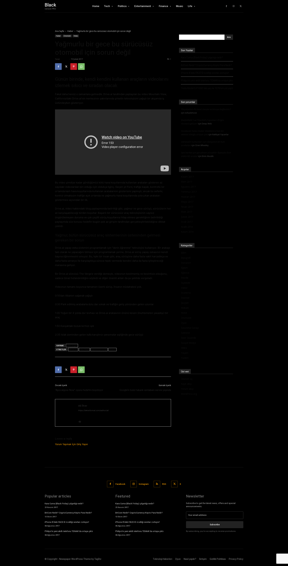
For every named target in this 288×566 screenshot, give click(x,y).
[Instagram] (233, 6)
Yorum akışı (187, 388)
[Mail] (81, 422)
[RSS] (157, 484)
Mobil (184, 312)
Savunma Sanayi (190, 327)
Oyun (184, 322)
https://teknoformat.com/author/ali (93, 410)
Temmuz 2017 (189, 191)
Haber (70, 31)
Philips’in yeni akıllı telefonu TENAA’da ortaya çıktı (207, 80)
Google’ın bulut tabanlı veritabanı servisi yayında (145, 390)
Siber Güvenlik (188, 337)
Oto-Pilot (84, 349)
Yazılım (184, 357)
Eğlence (185, 272)
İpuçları (185, 302)
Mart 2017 (186, 211)
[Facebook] (226, 6)
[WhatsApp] (81, 66)
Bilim (183, 252)
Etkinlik (184, 277)
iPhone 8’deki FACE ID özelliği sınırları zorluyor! (205, 73)
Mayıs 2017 (187, 201)
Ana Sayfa (59, 31)
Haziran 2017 (188, 196)
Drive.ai (73, 349)
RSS (164, 484)
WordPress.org (189, 393)
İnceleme (186, 292)
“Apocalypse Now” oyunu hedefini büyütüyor (79, 390)
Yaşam (184, 352)
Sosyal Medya (188, 342)
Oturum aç (186, 378)
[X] (240, 6)
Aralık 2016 (187, 226)
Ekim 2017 (186, 181)
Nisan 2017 (187, 206)
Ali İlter (64, 59)
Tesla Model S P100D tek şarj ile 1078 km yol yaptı (207, 88)
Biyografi (186, 257)
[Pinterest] (73, 66)
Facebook (120, 484)
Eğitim (184, 267)
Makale (185, 307)
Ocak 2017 (186, 221)
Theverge (71, 345)
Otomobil (67, 36)
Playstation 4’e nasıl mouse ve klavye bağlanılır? (206, 109)
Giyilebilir (185, 282)
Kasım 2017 (187, 176)
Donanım (186, 262)
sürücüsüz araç (99, 349)
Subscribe (215, 524)
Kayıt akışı (186, 383)
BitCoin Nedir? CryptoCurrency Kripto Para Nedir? (206, 65)
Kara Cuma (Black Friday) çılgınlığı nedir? (202, 57)
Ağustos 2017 (188, 186)
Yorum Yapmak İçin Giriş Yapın (71, 444)
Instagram (144, 484)
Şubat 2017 (187, 216)
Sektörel (185, 332)
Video (76, 36)
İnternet (185, 297)
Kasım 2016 (187, 231)
